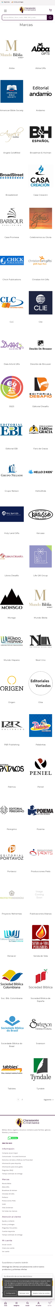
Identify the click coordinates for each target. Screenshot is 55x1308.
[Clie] (40, 303)
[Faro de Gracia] (40, 429)
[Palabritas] (40, 725)
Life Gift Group (40, 575)
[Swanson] (40, 1024)
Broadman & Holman (40, 153)
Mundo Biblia (40, 618)
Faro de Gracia (40, 448)
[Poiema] (40, 810)
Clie (40, 322)
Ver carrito (5, 1251)
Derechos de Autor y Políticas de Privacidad (17, 1160)
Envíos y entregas (17, 2)
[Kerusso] (40, 514)
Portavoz (5, 1197)
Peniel (40, 787)
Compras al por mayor (10, 1153)
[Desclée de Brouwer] (40, 345)
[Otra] (40, 683)
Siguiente (48, 1100)
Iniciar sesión (7, 1245)
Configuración (10, 1293)
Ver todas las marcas (9, 1211)
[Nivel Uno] (40, 641)
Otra (40, 702)
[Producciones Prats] (40, 852)
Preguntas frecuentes (9, 1228)
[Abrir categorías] (4, 10)
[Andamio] (40, 91)
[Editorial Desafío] (40, 387)
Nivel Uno (41, 660)
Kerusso (41, 533)
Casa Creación (41, 195)
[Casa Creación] (40, 176)
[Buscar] (50, 17)
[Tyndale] (40, 1069)
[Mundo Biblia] (40, 599)
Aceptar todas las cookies (41, 1293)
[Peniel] (40, 768)
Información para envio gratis (12, 1167)
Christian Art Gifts (40, 279)
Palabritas (41, 744)
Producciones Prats (40, 871)
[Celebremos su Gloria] (40, 218)
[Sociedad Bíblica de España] (40, 979)
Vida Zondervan (7, 1208)
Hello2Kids (40, 491)
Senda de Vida (41, 956)
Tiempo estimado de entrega (12, 1174)
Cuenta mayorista (8, 1231)
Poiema (41, 829)
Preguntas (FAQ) (7, 1170)
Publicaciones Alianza (40, 914)
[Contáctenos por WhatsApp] (13, 1138)
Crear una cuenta (8, 1248)
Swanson (40, 1043)
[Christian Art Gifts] (40, 260)
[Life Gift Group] (40, 556)
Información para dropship (11, 1163)
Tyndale (41, 1088)
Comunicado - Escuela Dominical (14, 1156)
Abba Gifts (40, 68)
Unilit (4, 1204)
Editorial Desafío (40, 406)
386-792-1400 (7, 1143)
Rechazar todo (24, 1293)
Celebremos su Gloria (40, 237)
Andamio (40, 110)
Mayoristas (6, 2)
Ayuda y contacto (8, 1221)
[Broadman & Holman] (40, 134)
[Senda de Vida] (40, 937)
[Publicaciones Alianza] (40, 895)
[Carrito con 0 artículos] (50, 10)
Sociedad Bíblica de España (41, 999)
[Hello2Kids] (40, 472)
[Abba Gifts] (40, 49)
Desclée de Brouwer (40, 364)
